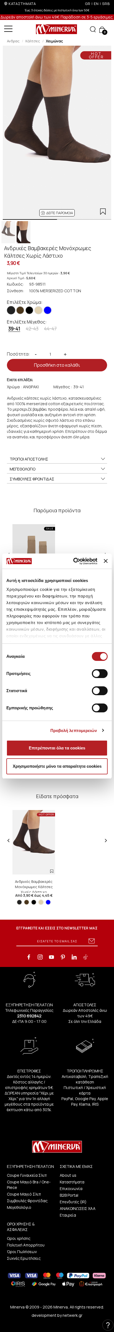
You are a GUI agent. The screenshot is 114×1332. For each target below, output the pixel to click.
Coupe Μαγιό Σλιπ (24, 1194)
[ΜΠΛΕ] (47, 310)
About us (68, 1175)
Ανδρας (13, 40)
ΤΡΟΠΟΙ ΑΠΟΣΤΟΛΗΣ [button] (29, 459)
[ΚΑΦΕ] (20, 310)
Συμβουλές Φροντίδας (27, 1200)
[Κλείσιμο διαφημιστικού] (106, 561)
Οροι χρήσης (18, 1238)
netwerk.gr (72, 1315)
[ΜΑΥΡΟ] (29, 310)
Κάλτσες (32, 40)
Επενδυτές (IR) (73, 1201)
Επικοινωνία (71, 1188)
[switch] (100, 673)
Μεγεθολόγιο (19, 1207)
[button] (57, 212)
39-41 (14, 328)
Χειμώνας (54, 40)
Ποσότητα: (18, 354)
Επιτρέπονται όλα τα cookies (57, 748)
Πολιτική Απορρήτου (26, 1245)
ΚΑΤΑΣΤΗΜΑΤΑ (22, 3)
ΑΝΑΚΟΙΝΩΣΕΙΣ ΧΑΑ (77, 1208)
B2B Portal (69, 1195)
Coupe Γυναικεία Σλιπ (27, 1175)
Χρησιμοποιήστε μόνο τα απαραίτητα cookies (57, 766)
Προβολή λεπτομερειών (73, 730)
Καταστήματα (72, 1181)
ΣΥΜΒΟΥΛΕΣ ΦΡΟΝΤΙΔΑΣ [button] (32, 479)
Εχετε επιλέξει (20, 379)
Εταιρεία (68, 1215)
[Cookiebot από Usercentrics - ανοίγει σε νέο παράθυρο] (73, 561)
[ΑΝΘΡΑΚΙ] (11, 310)
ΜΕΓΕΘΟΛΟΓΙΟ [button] (22, 469)
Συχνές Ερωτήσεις (24, 1258)
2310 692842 (29, 1015)
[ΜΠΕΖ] (38, 310)
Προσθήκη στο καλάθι (57, 365)
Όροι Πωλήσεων (22, 1251)
